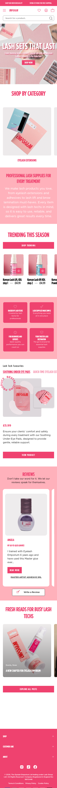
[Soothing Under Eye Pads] (22, 397)
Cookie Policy (43, 783)
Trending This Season (28, 234)
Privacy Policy (30, 783)
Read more (15, 570)
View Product (28, 455)
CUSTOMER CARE (8, 746)
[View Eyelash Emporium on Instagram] (22, 767)
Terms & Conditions (16, 783)
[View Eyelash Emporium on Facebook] (35, 767)
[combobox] (28, 18)
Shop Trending (29, 245)
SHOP (5, 736)
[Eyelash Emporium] (15, 10)
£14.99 (18, 283)
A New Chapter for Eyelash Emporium (23, 670)
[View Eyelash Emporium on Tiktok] (28, 767)
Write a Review (32, 592)
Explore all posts (28, 689)
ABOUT (5, 757)
